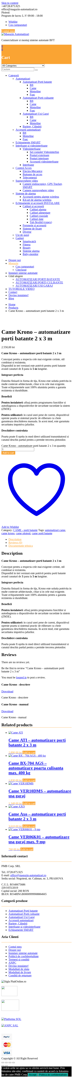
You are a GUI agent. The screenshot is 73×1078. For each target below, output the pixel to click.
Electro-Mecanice (32, 171)
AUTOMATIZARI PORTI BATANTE (38, 279)
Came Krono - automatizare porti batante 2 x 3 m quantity (33, 445)
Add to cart (8, 453)
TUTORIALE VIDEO (22, 288)
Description (15, 539)
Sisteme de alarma (26, 193)
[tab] (40, 539)
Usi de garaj (22, 234)
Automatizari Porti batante (37, 81)
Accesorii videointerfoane (44, 161)
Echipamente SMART (28, 142)
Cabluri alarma (38, 209)
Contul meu (8, 30)
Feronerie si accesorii (34, 225)
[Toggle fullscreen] (10, 1062)
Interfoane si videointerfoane (31, 145)
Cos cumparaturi (18, 24)
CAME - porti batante (25, 530)
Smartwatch (29, 241)
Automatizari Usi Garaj (36, 113)
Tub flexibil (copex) (41, 222)
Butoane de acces (32, 174)
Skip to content (9, 2)
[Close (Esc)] (2, 1062)
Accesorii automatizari (28, 129)
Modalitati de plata (19, 969)
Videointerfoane (32, 148)
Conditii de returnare (20, 975)
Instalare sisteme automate (23, 272)
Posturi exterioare (39, 155)
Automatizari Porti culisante (38, 97)
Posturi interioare (39, 158)
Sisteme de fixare (32, 228)
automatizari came (55, 530)
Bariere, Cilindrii (32, 126)
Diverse (27, 231)
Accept (32, 1074)
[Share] (6, 1062)
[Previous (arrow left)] (2, 1065)
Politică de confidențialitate (24, 956)
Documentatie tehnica (21, 545)
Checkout (21, 269)
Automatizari (23, 78)
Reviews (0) (15, 542)
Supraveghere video (27, 180)
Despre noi (15, 260)
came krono (8, 533)
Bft (31, 85)
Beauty (27, 247)
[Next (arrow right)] (6, 1065)
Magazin (13, 263)
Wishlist (13, 21)
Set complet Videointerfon (44, 152)
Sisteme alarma (31, 250)
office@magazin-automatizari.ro (28, 875)
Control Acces (24, 167)
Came (33, 88)
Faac (32, 94)
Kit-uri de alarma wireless (37, 199)
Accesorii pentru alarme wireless (41, 196)
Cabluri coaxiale (39, 215)
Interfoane (28, 164)
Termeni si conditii (19, 959)
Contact (13, 292)
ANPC (12, 962)
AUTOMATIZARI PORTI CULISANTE (39, 282)
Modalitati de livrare (20, 972)
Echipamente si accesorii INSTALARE (38, 203)
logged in (21, 677)
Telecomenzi (30, 177)
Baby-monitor (30, 254)
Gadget (20, 238)
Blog (11, 298)
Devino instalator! (19, 295)
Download (7, 691)
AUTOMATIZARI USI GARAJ (34, 285)
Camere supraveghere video (38, 190)
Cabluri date (36, 219)
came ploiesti (23, 533)
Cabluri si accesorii (33, 206)
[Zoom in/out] (13, 1062)
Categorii (14, 75)
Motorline (35, 91)
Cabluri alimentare (40, 212)
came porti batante (42, 533)
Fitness (26, 244)
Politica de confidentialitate (53, 1074)
